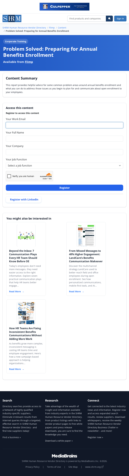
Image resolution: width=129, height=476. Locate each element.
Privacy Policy (32, 466)
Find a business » (12, 437)
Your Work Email (15, 119)
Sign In (120, 18)
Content (62, 27)
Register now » (95, 437)
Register (64, 187)
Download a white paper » (59, 440)
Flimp (52, 27)
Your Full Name (15, 132)
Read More (15, 291)
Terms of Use (54, 466)
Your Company (14, 146)
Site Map (73, 466)
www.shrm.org (93, 466)
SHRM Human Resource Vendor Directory (24, 27)
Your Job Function (16, 159)
